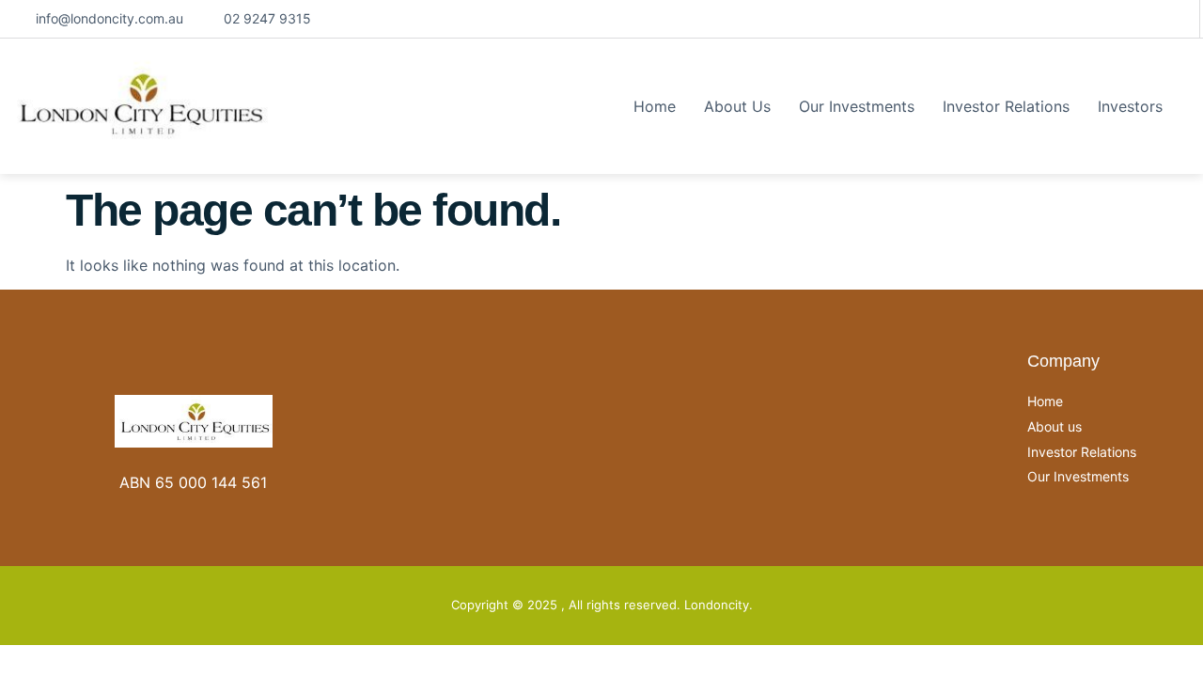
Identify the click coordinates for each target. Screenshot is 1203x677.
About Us (737, 106)
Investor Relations (1006, 106)
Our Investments (856, 106)
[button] (1135, 106)
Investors (1130, 106)
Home (654, 106)
